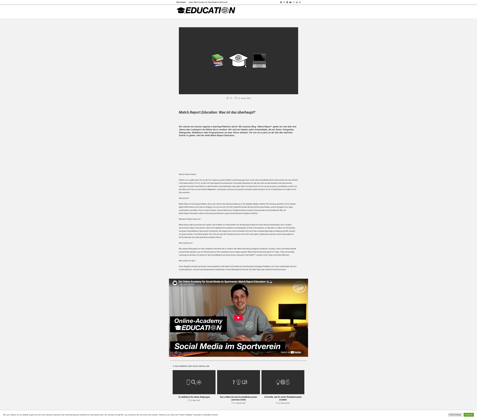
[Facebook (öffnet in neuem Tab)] (281, 2)
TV (231, 98)
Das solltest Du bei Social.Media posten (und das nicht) (238, 398)
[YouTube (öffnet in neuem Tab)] (290, 2)
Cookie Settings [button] (455, 415)
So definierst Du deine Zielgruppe (194, 397)
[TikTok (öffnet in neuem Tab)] (296, 2)
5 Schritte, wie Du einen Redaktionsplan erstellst (283, 398)
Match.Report (181, 2)
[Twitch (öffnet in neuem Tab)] (299, 2)
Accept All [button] (468, 415)
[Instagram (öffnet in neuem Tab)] (284, 2)
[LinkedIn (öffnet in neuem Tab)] (287, 2)
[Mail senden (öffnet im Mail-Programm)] (293, 2)
